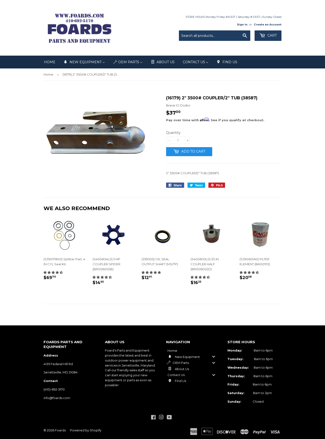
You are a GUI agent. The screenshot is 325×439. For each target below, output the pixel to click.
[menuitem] (49, 62)
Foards (60, 430)
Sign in (242, 24)
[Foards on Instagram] (161, 418)
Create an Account (267, 24)
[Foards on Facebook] (153, 418)
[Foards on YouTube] (169, 418)
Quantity (173, 132)
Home (48, 74)
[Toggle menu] (214, 356)
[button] (53, 272)
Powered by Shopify (85, 430)
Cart (271, 35)
